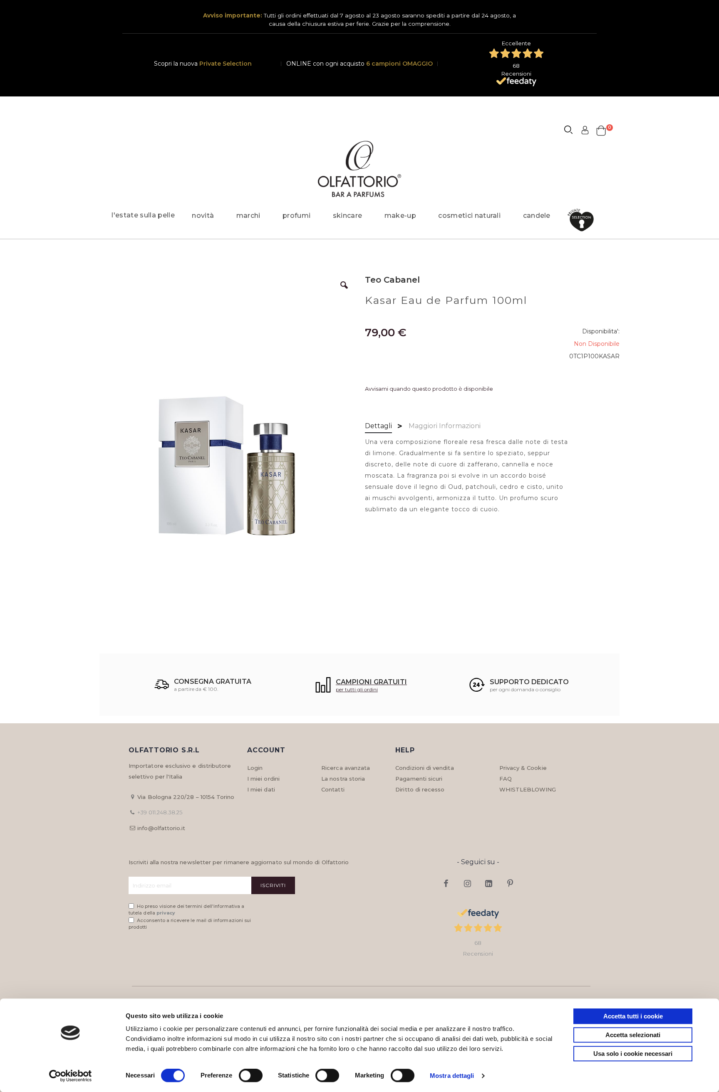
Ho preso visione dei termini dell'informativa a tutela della (186, 909)
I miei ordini (263, 778)
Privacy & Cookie (523, 767)
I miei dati (261, 789)
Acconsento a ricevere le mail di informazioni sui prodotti (190, 923)
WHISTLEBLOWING (527, 789)
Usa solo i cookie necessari (632, 1053)
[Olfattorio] (359, 169)
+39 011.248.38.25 (159, 812)
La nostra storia (343, 778)
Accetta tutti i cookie (633, 1016)
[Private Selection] (583, 220)
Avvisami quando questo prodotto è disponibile (429, 388)
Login (255, 767)
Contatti (333, 789)
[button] (344, 291)
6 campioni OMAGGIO (399, 63)
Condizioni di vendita (424, 767)
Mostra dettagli (452, 1075)
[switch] (251, 1076)
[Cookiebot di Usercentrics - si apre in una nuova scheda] (70, 1076)
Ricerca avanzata (345, 767)
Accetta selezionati (632, 1034)
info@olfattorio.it (161, 828)
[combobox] (572, 131)
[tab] (378, 426)
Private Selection (225, 63)
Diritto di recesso (419, 789)
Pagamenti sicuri (418, 778)
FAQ (505, 778)
